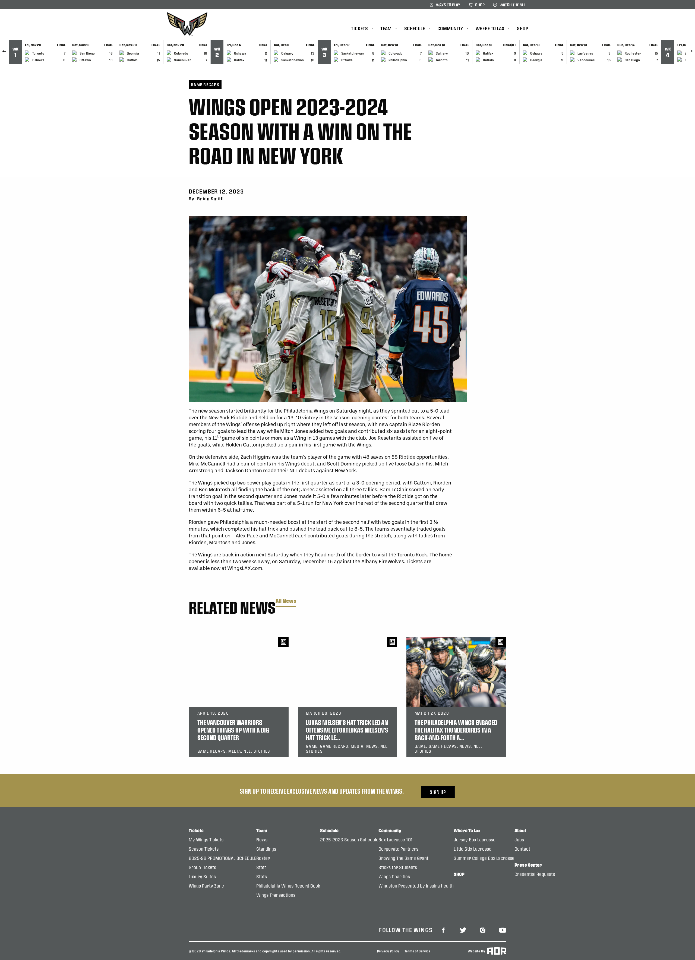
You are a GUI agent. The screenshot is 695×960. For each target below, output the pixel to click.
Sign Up (438, 792)
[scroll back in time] (4, 52)
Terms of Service (418, 951)
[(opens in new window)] (443, 930)
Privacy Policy (388, 951)
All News (286, 601)
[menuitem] (365, 28)
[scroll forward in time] (690, 52)
